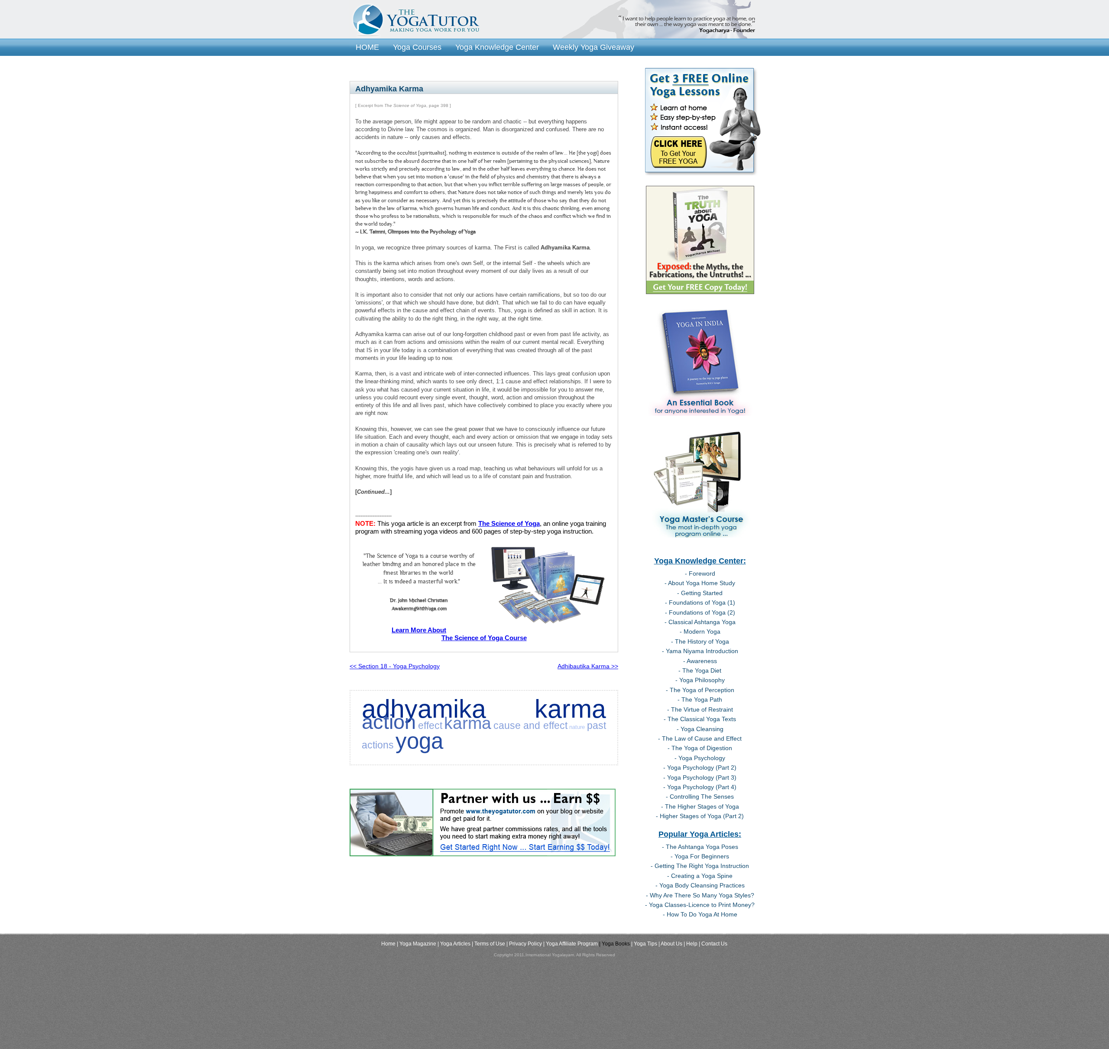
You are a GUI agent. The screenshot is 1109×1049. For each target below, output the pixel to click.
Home (388, 944)
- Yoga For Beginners (700, 856)
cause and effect (530, 725)
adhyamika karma (484, 709)
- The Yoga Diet (699, 670)
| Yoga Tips (644, 944)
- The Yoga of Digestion (700, 748)
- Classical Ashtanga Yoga (700, 621)
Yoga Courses (417, 47)
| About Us (670, 944)
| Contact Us (713, 944)
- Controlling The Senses (700, 796)
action (389, 722)
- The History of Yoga (700, 641)
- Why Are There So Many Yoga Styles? (700, 895)
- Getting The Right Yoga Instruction (700, 865)
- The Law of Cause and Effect (700, 738)
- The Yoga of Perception (700, 689)
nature (577, 727)
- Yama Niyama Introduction (700, 651)
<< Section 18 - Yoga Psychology (395, 666)
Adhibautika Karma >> (588, 666)
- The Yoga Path (700, 699)
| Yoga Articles (454, 944)
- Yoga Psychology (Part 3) (699, 777)
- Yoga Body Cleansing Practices (700, 885)
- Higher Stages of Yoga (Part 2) (700, 816)
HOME (367, 47)
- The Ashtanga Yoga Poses (700, 846)
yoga (419, 740)
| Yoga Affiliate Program (570, 944)
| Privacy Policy (524, 944)
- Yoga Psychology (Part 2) (699, 767)
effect (430, 725)
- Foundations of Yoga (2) (700, 612)
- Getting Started (700, 592)
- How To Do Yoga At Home (700, 914)
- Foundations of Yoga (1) (700, 602)
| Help (690, 944)
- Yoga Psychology (699, 757)
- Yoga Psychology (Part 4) (699, 787)
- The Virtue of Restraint (700, 709)
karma (467, 723)
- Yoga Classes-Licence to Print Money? (700, 904)
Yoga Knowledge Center (497, 47)
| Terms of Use (488, 944)
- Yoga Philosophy (700, 680)
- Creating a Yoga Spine (700, 875)
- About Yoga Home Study (700, 583)
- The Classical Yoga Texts (700, 719)
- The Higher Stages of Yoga (700, 806)
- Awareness (700, 660)
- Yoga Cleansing (700, 728)
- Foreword (700, 573)
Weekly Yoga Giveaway (593, 47)
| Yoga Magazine (416, 944)
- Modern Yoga (700, 631)
